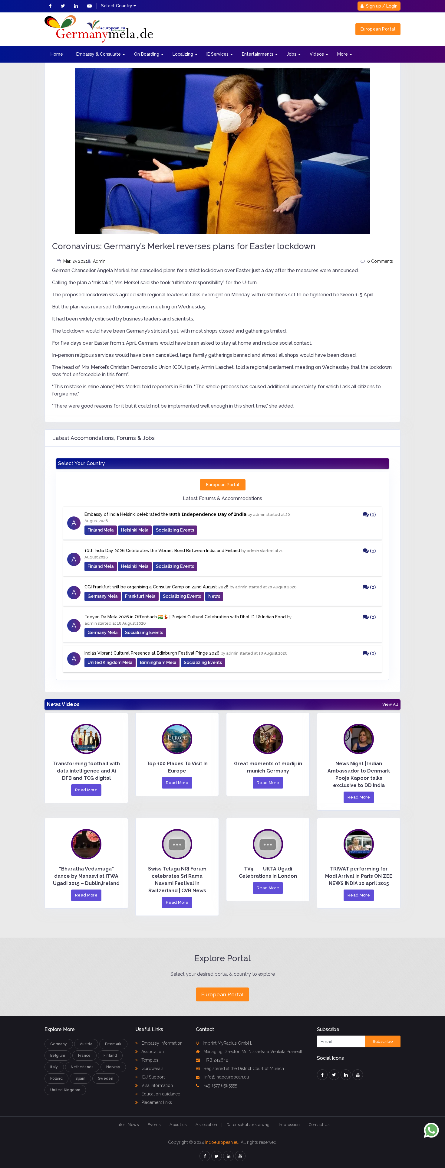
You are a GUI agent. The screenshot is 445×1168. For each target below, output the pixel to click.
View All (390, 704)
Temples (149, 1060)
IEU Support (152, 1077)
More (342, 54)
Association (152, 1051)
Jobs (291, 54)
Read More (86, 790)
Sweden (105, 1078)
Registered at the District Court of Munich (244, 1068)
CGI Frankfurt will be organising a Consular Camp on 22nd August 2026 (156, 586)
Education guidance (160, 1094)
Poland (56, 1078)
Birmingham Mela (158, 662)
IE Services (217, 54)
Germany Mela (102, 596)
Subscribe (383, 1041)
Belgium (57, 1055)
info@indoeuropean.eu (226, 1077)
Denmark (113, 1044)
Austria (86, 1044)
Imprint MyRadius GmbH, (227, 1043)
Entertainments (257, 54)
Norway (113, 1067)
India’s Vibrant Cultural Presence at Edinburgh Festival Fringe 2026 (151, 653)
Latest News (127, 1124)
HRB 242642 (216, 1060)
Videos (317, 54)
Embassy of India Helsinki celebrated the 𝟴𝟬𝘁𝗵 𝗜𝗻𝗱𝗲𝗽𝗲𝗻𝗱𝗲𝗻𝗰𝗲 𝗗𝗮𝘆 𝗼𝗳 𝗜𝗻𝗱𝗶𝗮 (165, 514)
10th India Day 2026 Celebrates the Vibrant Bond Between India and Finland (162, 550)
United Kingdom (65, 1090)
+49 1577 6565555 (220, 1085)
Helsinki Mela (135, 530)
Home (57, 54)
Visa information (156, 1085)
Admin (99, 261)
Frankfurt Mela (140, 596)
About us (178, 1124)
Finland (110, 1055)
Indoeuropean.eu (222, 1142)
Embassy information (161, 1043)
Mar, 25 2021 (75, 261)
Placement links (156, 1102)
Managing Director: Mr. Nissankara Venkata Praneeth (253, 1051)
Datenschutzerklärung (248, 1124)
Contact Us (319, 1124)
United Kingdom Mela (110, 662)
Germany (58, 1044)
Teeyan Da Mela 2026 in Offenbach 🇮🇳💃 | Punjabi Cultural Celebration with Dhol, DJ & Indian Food (185, 616)
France (84, 1055)
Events (154, 1124)
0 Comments (380, 261)
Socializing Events (175, 530)
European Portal (378, 29)
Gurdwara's (151, 1068)
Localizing (183, 54)
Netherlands (82, 1067)
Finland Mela (100, 530)
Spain (80, 1078)
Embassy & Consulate (98, 54)
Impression (289, 1124)
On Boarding (146, 54)
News (214, 596)
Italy (54, 1067)
